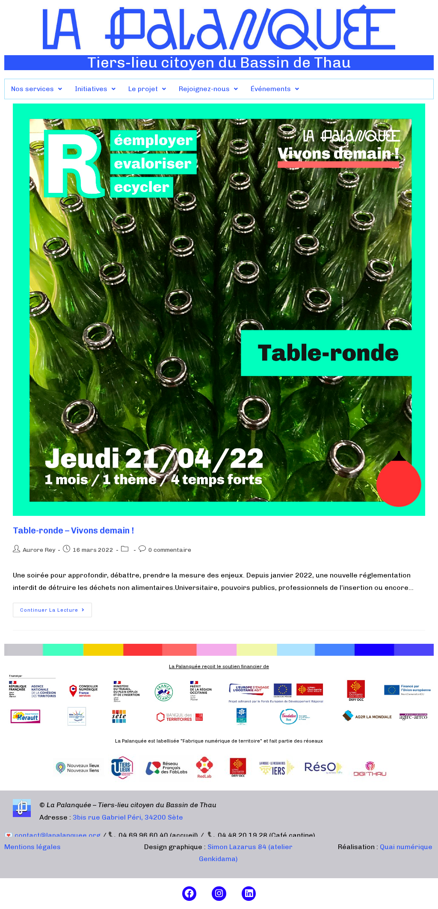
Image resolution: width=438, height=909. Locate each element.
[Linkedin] (249, 893)
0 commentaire (169, 550)
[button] (36, 89)
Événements (271, 89)
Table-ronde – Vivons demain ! (73, 530)
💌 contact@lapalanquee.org (52, 835)
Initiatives (91, 89)
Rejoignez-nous (204, 89)
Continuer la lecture (56, 608)
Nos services (32, 89)
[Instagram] (219, 893)
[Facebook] (189, 893)
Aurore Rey (39, 550)
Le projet (143, 89)
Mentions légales (32, 847)
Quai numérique (406, 847)
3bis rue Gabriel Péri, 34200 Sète (128, 817)
